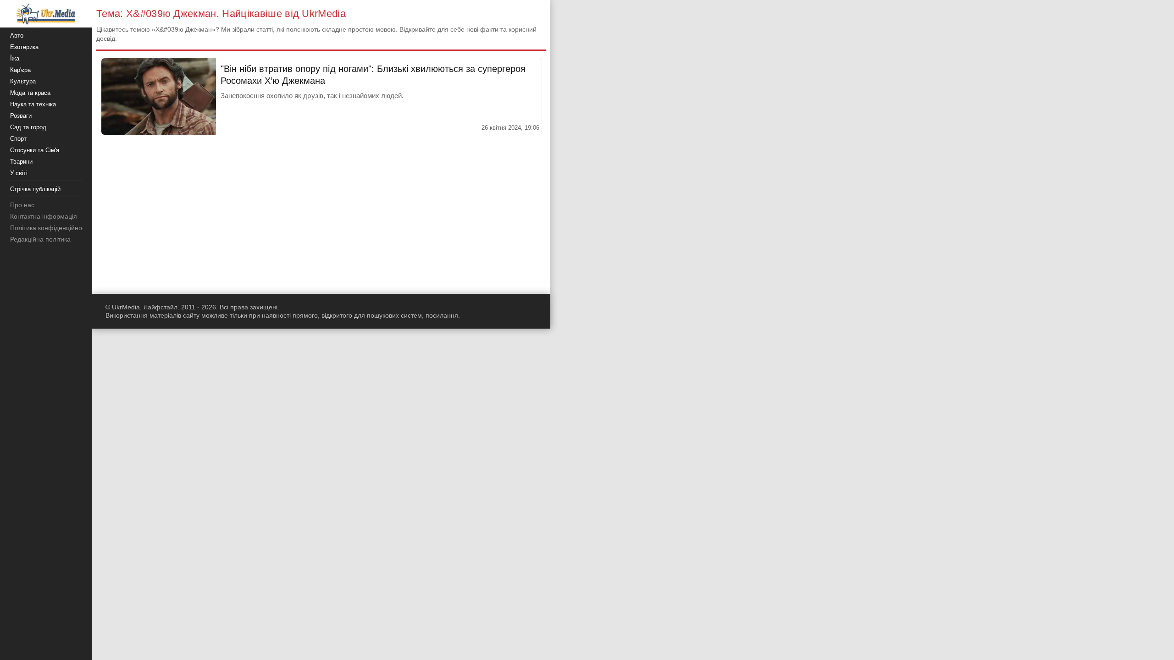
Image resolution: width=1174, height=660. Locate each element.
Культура (23, 81)
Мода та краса (30, 92)
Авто (16, 35)
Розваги (21, 115)
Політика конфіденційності (49, 227)
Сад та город (28, 127)
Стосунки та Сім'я (34, 150)
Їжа (14, 58)
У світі (19, 173)
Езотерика (24, 47)
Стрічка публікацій (35, 189)
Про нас (22, 205)
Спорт (18, 138)
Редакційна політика (40, 239)
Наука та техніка (33, 104)
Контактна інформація (43, 216)
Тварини (21, 161)
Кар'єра (20, 69)
